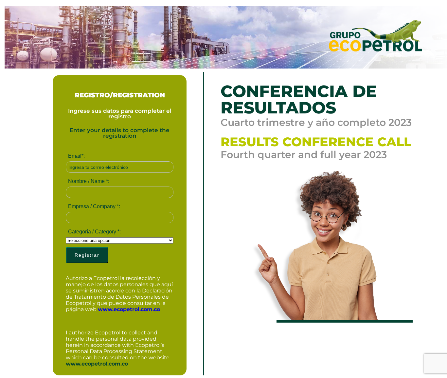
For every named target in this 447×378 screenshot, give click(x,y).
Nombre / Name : (88, 181)
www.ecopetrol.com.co (129, 309)
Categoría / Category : (94, 231)
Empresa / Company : (94, 206)
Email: (76, 156)
